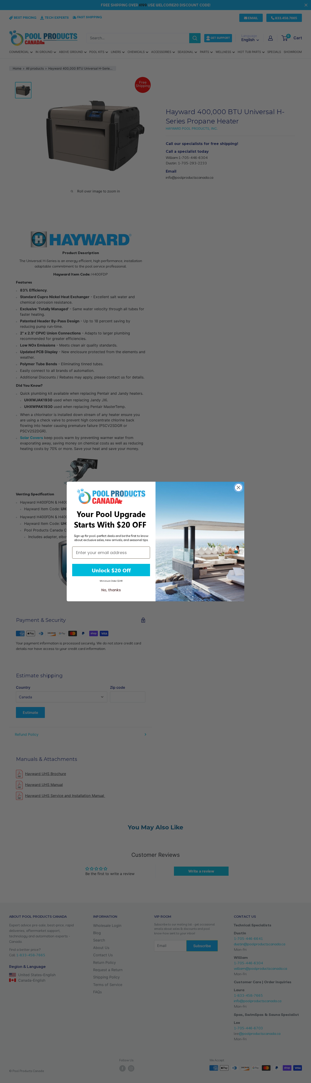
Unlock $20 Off (111, 570)
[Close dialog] (238, 488)
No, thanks (111, 590)
